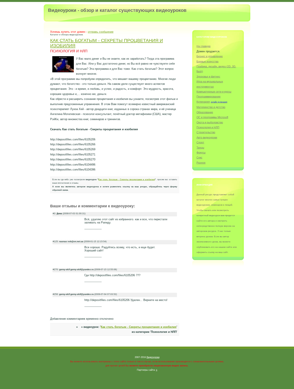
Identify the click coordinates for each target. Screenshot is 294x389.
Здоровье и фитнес (208, 76)
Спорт (200, 142)
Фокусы (201, 152)
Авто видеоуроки (207, 137)
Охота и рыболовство (210, 122)
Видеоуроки (153, 357)
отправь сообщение (100, 31)
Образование (205, 112)
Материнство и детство (211, 107)
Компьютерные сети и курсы (214, 91)
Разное (201, 162)
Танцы (200, 147)
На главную (203, 46)
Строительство (206, 132)
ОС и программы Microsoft (212, 117)
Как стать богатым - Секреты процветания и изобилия (126, 179)
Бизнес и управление (210, 56)
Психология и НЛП (208, 127)
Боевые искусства (207, 61)
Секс (199, 157)
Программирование (209, 96)
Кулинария (203, 101)
